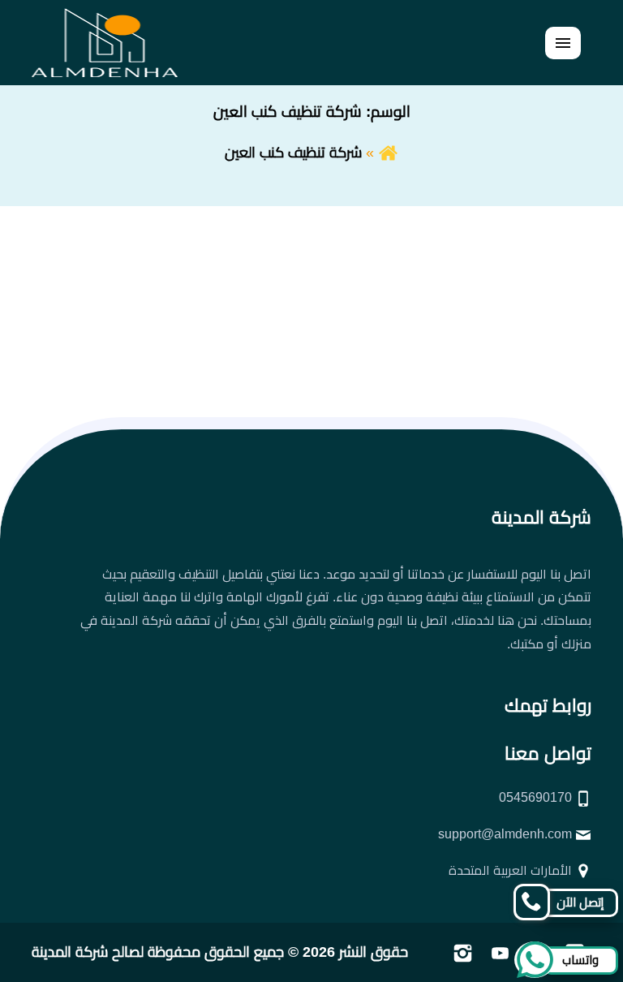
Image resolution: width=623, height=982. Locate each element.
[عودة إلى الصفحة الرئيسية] (388, 152)
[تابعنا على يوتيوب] (500, 952)
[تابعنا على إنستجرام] (463, 952)
